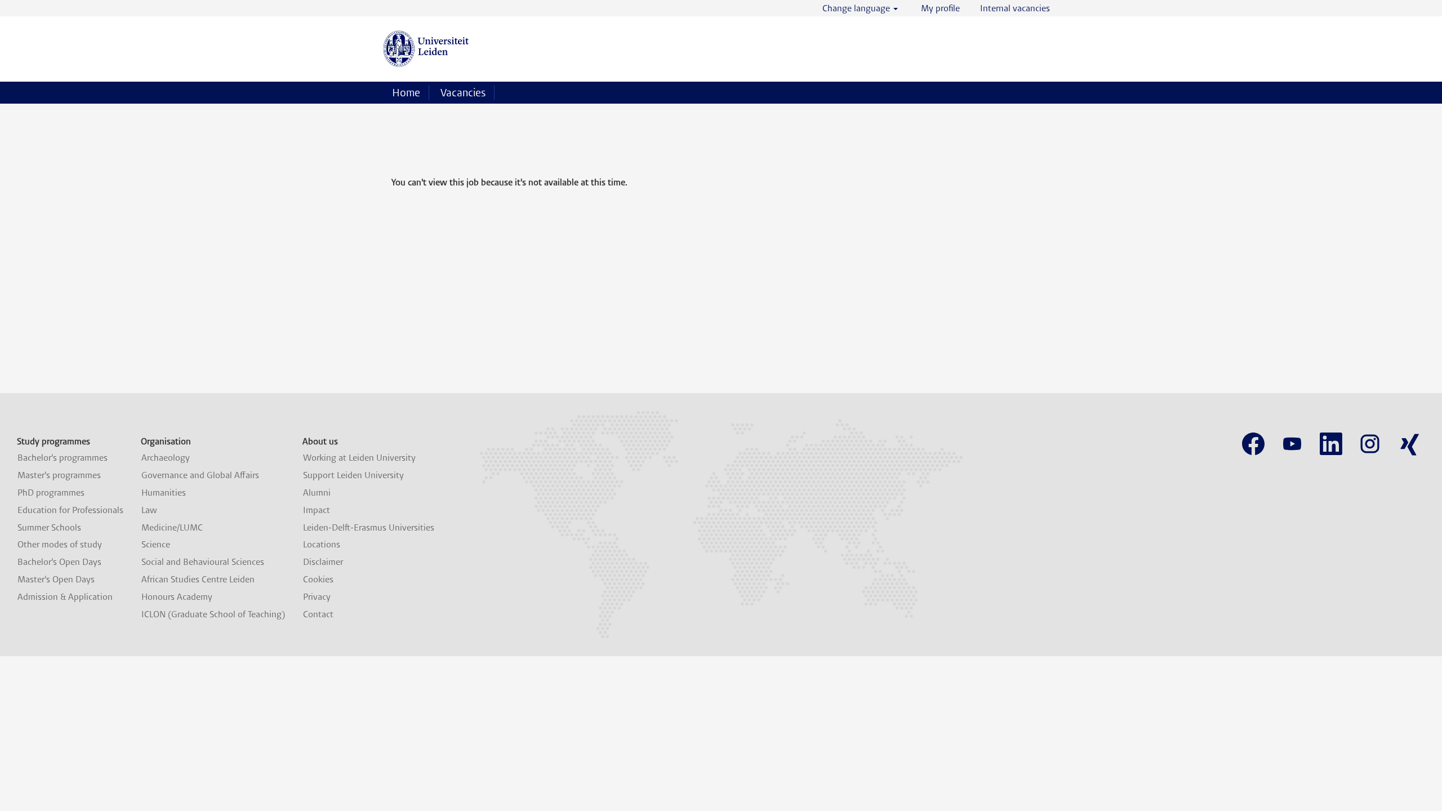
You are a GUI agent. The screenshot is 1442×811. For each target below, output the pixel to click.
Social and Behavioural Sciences (202, 562)
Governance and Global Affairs (200, 475)
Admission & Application (65, 597)
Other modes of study (59, 545)
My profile (940, 8)
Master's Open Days (56, 579)
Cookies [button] (318, 579)
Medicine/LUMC (172, 528)
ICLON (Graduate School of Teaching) (213, 614)
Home (406, 92)
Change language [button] (857, 8)
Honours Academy (176, 597)
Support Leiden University (353, 475)
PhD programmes (50, 493)
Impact (316, 510)
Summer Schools (49, 528)
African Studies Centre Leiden (198, 579)
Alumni (317, 493)
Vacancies (463, 92)
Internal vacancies (1015, 8)
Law (149, 510)
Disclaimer (323, 562)
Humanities (163, 493)
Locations (321, 545)
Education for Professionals (70, 510)
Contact (318, 614)
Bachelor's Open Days (59, 562)
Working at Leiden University (359, 458)
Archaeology (165, 458)
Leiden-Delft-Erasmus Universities (368, 528)
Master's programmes (59, 475)
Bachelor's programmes (62, 458)
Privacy (317, 597)
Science (155, 545)
